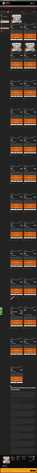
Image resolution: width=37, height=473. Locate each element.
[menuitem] (5, 21)
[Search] (8, 12)
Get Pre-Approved (17, 39)
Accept (33, 470)
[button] (33, 3)
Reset (4, 13)
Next (14, 434)
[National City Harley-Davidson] (3, 3)
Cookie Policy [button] (24, 470)
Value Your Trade (16, 41)
